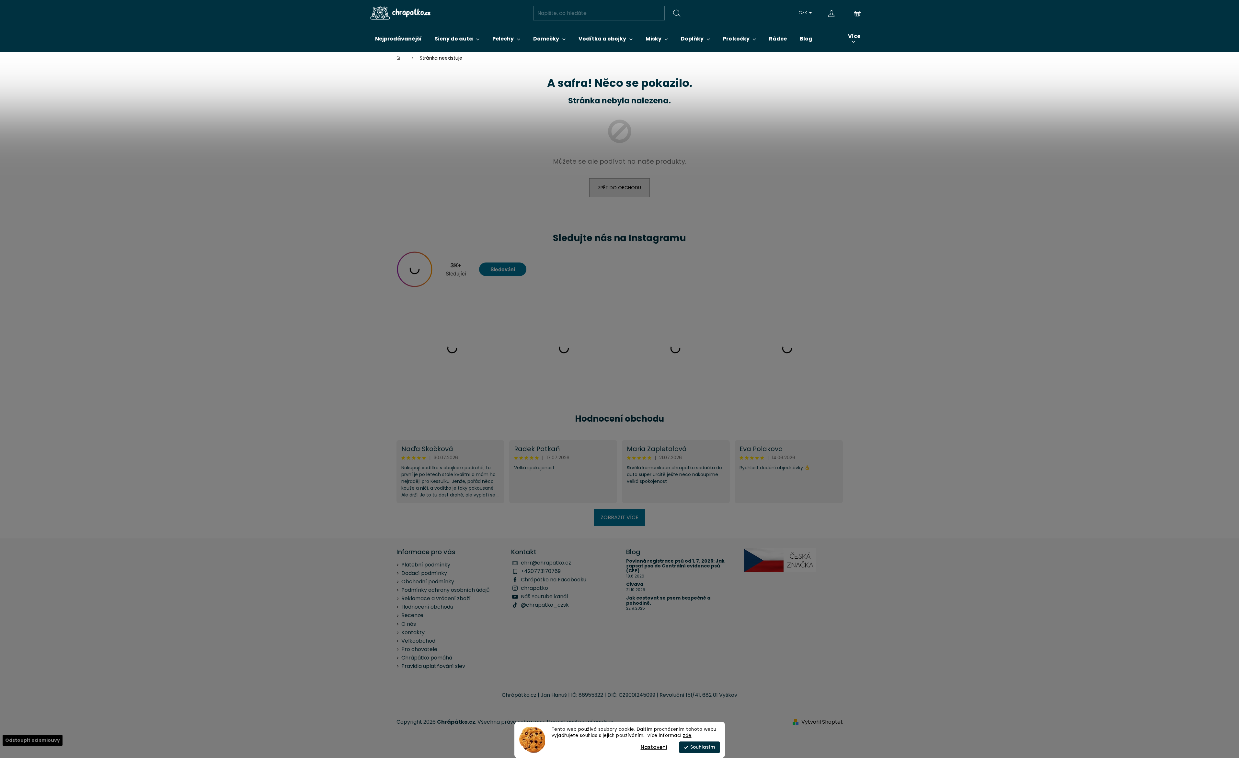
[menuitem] (398, 39)
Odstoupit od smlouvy (32, 740)
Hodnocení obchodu (619, 419)
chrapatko (534, 588)
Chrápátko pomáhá (426, 657)
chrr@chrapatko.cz (546, 562)
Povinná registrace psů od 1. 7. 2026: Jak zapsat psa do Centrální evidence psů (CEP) (675, 566)
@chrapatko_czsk (545, 605)
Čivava (634, 584)
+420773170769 (541, 571)
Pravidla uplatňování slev (433, 666)
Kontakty (413, 632)
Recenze (412, 615)
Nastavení (654, 747)
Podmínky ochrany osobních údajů (445, 590)
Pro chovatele (419, 649)
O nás (408, 624)
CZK (803, 12)
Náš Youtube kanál (544, 596)
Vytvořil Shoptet (822, 722)
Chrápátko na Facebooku (553, 579)
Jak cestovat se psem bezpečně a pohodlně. (668, 601)
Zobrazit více (619, 517)
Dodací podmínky (424, 573)
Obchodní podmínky (427, 581)
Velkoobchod (418, 641)
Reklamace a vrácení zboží (436, 598)
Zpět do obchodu (619, 187)
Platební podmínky (425, 564)
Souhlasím (702, 747)
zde (687, 735)
